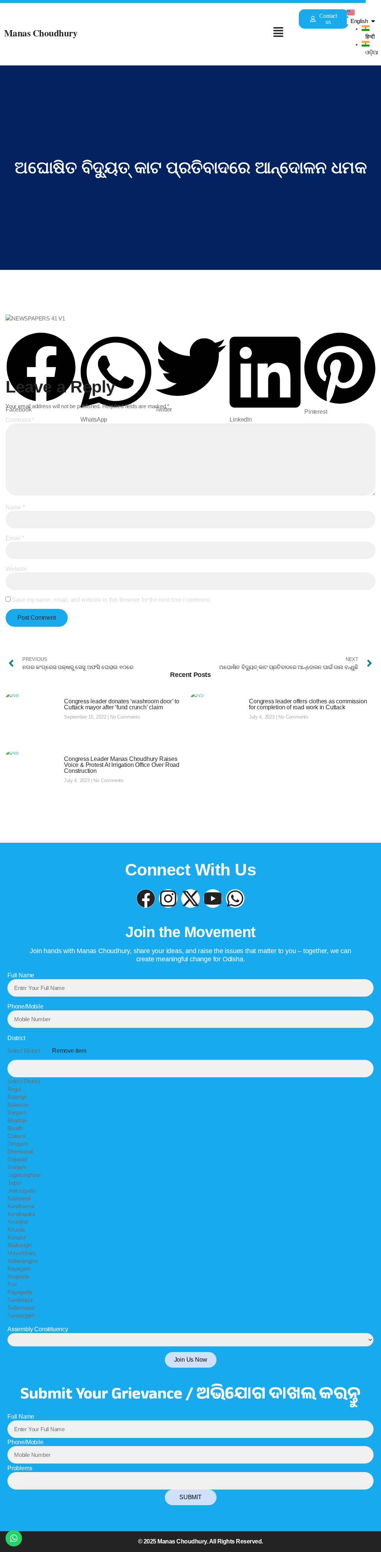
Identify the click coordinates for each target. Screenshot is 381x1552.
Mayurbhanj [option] (21, 1253)
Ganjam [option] (16, 1167)
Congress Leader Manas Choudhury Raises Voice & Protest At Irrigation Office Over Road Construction (121, 765)
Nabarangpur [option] (22, 1261)
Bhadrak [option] (17, 1120)
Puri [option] (12, 1284)
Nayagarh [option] (19, 1268)
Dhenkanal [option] (20, 1151)
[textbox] (190, 1068)
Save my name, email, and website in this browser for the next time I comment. (111, 600)
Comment (20, 420)
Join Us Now (190, 1359)
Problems (19, 1468)
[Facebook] (146, 898)
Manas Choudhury (41, 33)
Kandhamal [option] (20, 1206)
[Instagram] (168, 898)
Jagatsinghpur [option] (24, 1175)
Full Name (20, 975)
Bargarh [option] (16, 1112)
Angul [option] (14, 1089)
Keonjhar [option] (17, 1222)
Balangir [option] (16, 1097)
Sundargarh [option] (21, 1315)
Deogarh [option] (17, 1143)
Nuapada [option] (18, 1276)
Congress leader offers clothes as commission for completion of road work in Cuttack (308, 704)
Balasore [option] (17, 1104)
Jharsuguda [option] (21, 1190)
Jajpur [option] (14, 1183)
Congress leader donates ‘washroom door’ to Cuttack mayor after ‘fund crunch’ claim (121, 704)
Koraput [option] (16, 1237)
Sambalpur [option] (20, 1300)
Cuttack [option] (16, 1136)
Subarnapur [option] (21, 1307)
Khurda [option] (16, 1229)
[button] (278, 32)
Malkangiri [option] (19, 1245)
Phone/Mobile (25, 1006)
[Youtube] (213, 898)
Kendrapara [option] (21, 1214)
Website (16, 569)
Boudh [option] (15, 1128)
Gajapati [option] (17, 1159)
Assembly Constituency (37, 1329)
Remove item (69, 1051)
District (16, 1038)
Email (15, 538)
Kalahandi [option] (19, 1198)
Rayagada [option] (19, 1292)
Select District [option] (23, 1081)
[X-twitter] (190, 898)
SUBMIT (190, 1497)
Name (15, 507)
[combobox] (190, 1180)
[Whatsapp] (235, 898)
